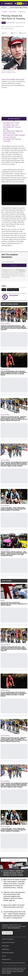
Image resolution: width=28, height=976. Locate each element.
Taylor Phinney (21, 11)
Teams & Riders (12, 11)
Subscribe (19, 3)
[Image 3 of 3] (23, 53)
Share (5, 33)
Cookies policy (5, 949)
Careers (4, 956)
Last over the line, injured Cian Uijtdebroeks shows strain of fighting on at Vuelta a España (13, 873)
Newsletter (23, 33)
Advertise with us (6, 959)
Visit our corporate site (14, 928)
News (3, 23)
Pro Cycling (4, 11)
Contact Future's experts (8, 942)
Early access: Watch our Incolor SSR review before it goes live (13, 906)
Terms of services (20, 269)
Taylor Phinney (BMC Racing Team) (13, 79)
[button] (26, 3)
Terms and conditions (7, 939)
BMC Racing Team (13, 289)
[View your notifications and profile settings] (15, 3)
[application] (14, 193)
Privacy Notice (22, 271)
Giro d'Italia (8, 83)
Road (3, 289)
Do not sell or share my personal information (13, 963)
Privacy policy (5, 946)
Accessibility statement (8, 952)
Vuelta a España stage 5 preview (18, 7)
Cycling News (11, 22)
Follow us (15, 33)
